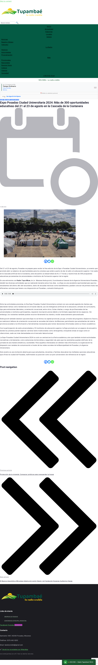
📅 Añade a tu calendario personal (49, 93)
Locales (7, 100)
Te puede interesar (14, 100)
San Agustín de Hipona (13, 96)
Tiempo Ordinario (9, 86)
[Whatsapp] (52, 261)
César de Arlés (7, 88)
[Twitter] (49, 261)
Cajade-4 (2, 100)
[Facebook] (45, 261)
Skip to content (6, 1)
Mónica (5, 90)
